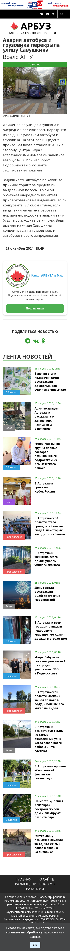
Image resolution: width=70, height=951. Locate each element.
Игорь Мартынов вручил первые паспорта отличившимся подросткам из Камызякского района (47, 455)
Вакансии (35, 888)
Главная (23, 879)
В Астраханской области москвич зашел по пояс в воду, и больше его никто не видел (49, 700)
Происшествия (14, 537)
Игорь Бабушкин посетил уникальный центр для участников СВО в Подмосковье (50, 665)
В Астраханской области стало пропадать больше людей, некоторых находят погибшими (50, 526)
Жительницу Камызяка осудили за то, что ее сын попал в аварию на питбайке (49, 844)
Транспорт (35, 64)
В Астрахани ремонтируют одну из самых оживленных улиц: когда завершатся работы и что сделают (49, 739)
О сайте (46, 879)
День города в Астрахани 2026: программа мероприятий (47, 593)
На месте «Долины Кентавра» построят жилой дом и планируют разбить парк (49, 809)
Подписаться (35, 308)
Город (9, 428)
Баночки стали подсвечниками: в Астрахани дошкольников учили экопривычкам (50, 381)
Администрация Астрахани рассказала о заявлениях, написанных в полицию (46, 418)
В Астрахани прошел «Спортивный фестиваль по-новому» (50, 772)
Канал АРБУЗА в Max (47, 275)
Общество (11, 392)
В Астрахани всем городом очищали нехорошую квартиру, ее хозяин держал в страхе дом (51, 630)
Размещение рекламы (35, 884)
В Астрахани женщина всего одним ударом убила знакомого (47, 559)
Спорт (9, 502)
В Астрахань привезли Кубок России (45, 487)
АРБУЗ (31, 27)
